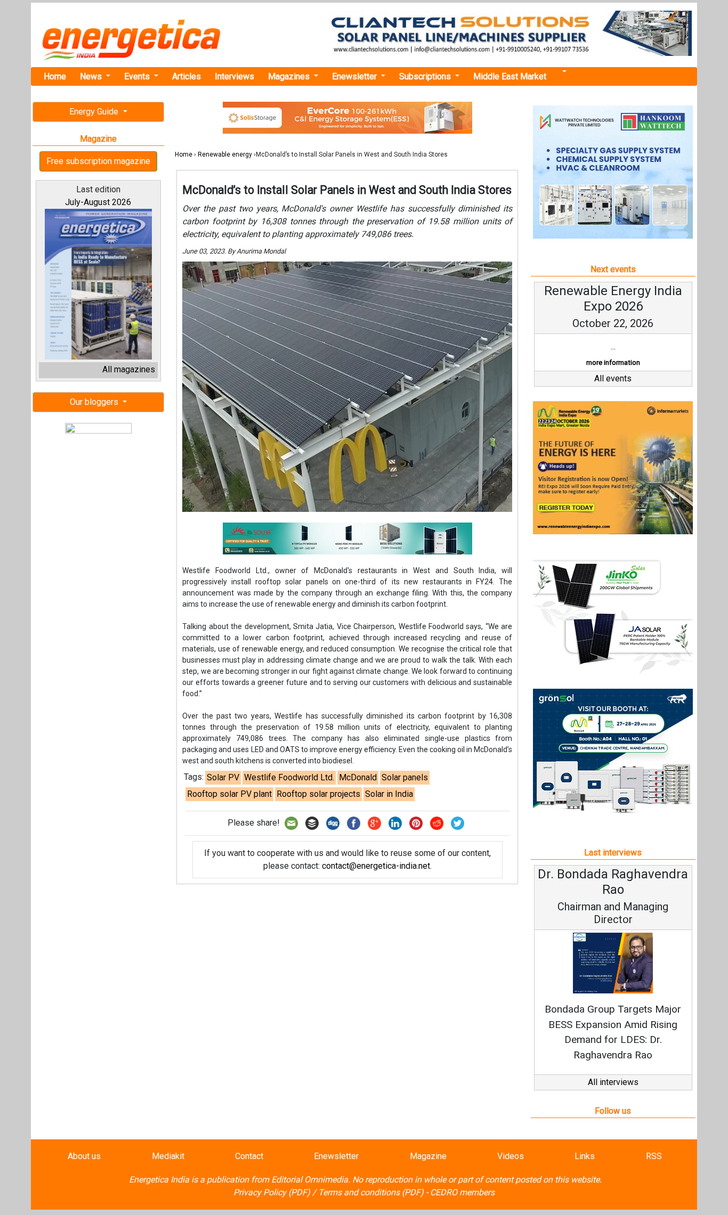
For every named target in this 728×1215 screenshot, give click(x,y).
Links (585, 1156)
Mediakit (168, 1156)
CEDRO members (462, 1192)
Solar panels (405, 777)
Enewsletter (355, 76)
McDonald (358, 777)
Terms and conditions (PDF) (371, 1192)
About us (84, 1156)
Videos (510, 1156)
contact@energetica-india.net (376, 866)
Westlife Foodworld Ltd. (289, 777)
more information (613, 362)
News (92, 76)
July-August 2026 (98, 202)
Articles (186, 76)
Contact (249, 1156)
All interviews (613, 1082)
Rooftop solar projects (318, 794)
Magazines (290, 76)
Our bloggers (95, 402)
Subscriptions (426, 76)
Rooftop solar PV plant (229, 794)
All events (613, 378)
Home (55, 76)
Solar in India (389, 794)
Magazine (428, 1156)
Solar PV (223, 777)
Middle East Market (509, 76)
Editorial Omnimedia (309, 1180)
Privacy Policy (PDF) (271, 1192)
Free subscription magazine (98, 161)
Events (138, 76)
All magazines (128, 369)
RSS (654, 1156)
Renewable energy (225, 154)
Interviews (234, 76)
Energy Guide (94, 112)
